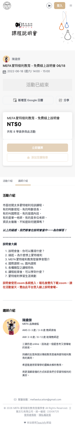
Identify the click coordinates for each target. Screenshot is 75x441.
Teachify (41, 422)
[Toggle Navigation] (70, 5)
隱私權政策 (45, 414)
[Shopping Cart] (49, 5)
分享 (66, 100)
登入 (59, 5)
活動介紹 (8, 180)
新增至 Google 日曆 (30, 100)
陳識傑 (27, 320)
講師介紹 (23, 180)
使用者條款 (30, 414)
